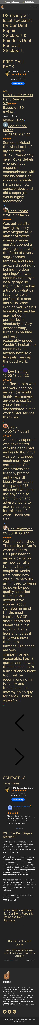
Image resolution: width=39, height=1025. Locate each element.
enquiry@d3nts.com (13, 2)
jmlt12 (13, 427)
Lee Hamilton (19, 371)
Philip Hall (17, 807)
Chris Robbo (18, 211)
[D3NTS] (2, 7)
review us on (17, 83)
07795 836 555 (29, 2)
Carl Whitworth (20, 529)
